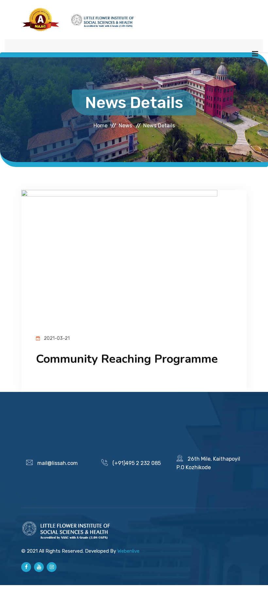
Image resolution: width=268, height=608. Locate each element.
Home (100, 125)
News (125, 125)
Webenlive (128, 551)
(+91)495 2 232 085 (136, 463)
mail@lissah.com (57, 463)
